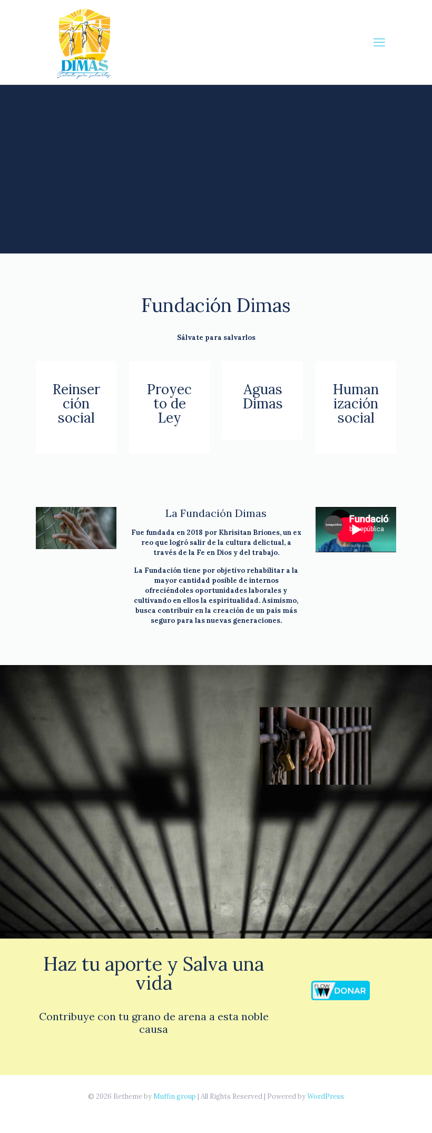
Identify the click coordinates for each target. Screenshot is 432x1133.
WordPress (325, 1096)
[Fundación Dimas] (85, 42)
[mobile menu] (379, 42)
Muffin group (174, 1096)
